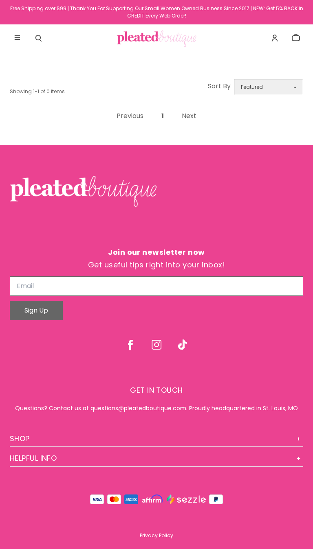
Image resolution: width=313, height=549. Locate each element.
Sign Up (36, 310)
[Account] (274, 38)
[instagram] (156, 344)
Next (189, 116)
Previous (130, 116)
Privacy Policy (156, 535)
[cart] (296, 38)
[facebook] (130, 344)
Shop (20, 438)
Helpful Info (33, 458)
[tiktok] (182, 344)
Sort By (219, 86)
